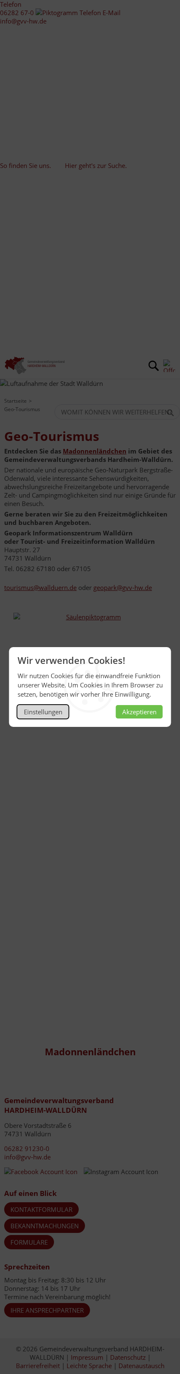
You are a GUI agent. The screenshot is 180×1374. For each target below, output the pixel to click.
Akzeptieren (139, 712)
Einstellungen (43, 712)
